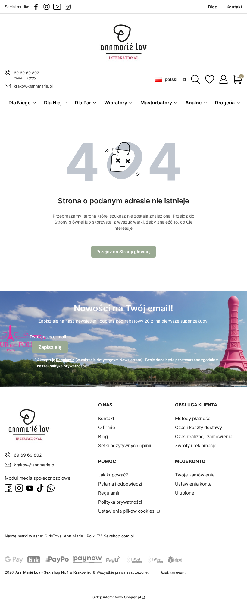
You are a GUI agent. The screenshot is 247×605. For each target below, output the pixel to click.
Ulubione (184, 493)
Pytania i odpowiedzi (120, 484)
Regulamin (65, 360)
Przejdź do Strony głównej (123, 251)
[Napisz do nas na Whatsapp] (51, 488)
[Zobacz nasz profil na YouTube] (57, 7)
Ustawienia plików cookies (127, 511)
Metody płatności (193, 418)
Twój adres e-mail (48, 336)
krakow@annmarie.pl (33, 86)
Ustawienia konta (193, 484)
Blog (103, 436)
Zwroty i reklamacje (196, 445)
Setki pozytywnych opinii (124, 445)
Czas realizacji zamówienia (203, 436)
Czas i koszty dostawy (198, 427)
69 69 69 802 (26, 72)
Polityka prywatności (120, 502)
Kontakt (106, 418)
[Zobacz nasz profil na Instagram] (46, 7)
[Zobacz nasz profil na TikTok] (67, 7)
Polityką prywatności (67, 366)
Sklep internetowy (116, 597)
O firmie (106, 427)
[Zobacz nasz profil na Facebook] (36, 7)
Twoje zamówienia (194, 475)
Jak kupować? (113, 475)
